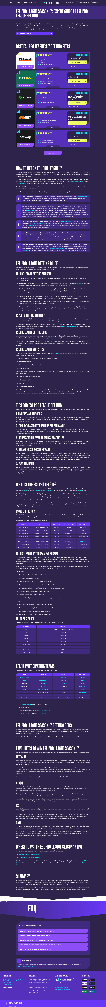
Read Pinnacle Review (25, 66)
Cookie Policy (6, 979)
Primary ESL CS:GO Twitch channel (29, 854)
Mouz (42, 697)
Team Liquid (82, 692)
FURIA (43, 683)
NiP (63, 683)
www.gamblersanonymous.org (62, 989)
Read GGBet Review (25, 125)
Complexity (42, 680)
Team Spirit (82, 686)
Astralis (82, 677)
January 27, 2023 (42, 713)
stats (56, 353)
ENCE (82, 680)
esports (79, 490)
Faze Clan (64, 677)
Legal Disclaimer (7, 982)
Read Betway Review (25, 144)
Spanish (83, 861)
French (18, 863)
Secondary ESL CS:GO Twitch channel (29, 857)
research (78, 283)
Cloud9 (24, 695)
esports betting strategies (68, 326)
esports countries (51, 338)
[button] (53, 153)
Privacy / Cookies (7, 984)
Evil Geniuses (24, 677)
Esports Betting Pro (26, 961)
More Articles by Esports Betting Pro (25, 966)
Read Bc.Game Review (25, 105)
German (78, 861)
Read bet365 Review (25, 85)
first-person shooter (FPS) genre (41, 490)
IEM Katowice (22, 183)
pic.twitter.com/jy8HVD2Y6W (43, 710)
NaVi (82, 683)
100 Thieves (83, 541)
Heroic (43, 686)
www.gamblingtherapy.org (62, 985)
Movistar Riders (43, 689)
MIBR (24, 689)
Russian (73, 861)
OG (64, 689)
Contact (18, 980)
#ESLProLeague (26, 704)
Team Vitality (63, 695)
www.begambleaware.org (61, 987)
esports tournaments (76, 181)
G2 (24, 692)
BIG (43, 677)
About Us (18, 979)
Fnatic (24, 680)
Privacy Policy (6, 980)
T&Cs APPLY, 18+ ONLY (73, 66)
